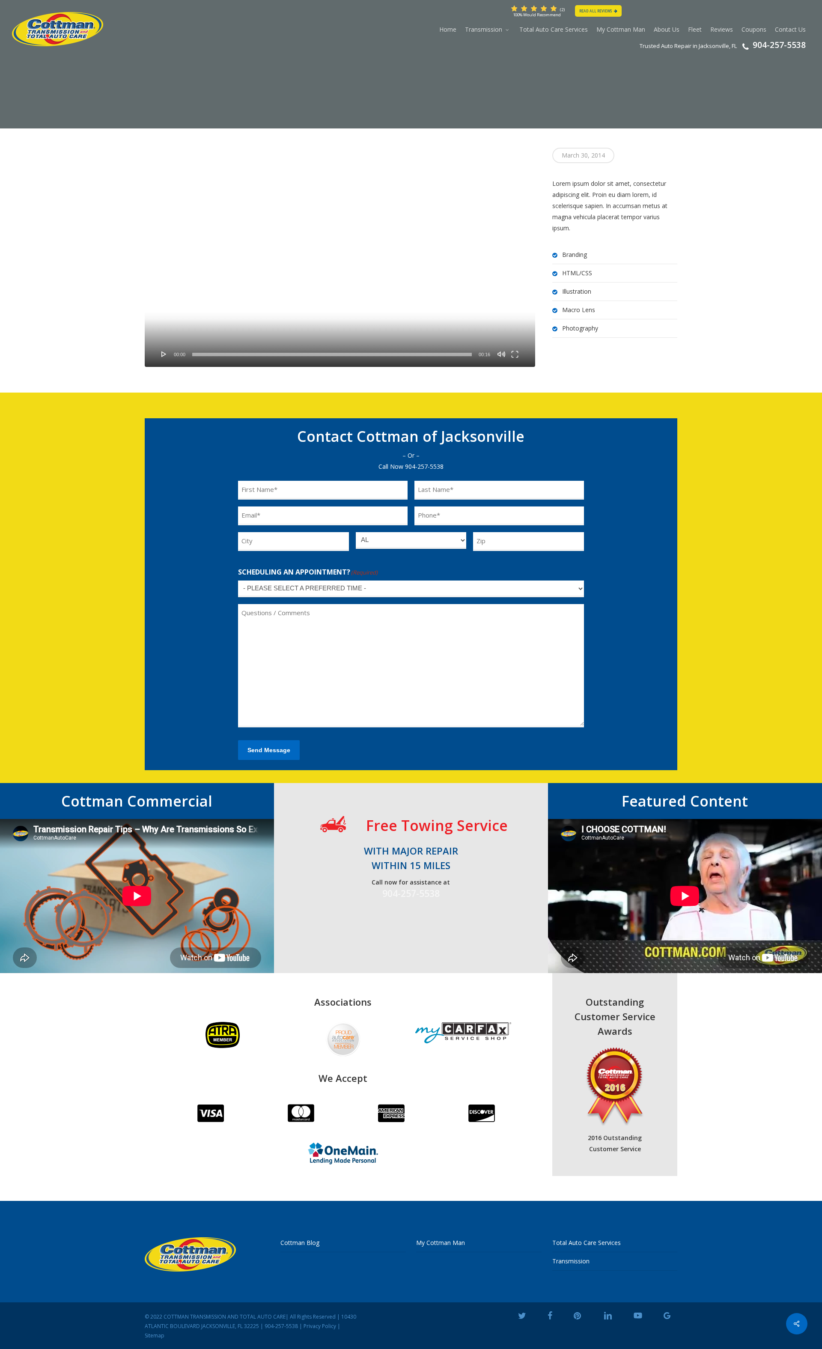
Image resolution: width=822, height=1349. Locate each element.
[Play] (164, 354)
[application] (340, 257)
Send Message (268, 750)
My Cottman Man (440, 1243)
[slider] (332, 354)
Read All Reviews (595, 11)
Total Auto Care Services (586, 1243)
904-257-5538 (424, 466)
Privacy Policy (320, 1326)
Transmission (571, 1261)
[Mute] (501, 354)
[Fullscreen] (514, 354)
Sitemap (154, 1335)
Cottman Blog (299, 1243)
